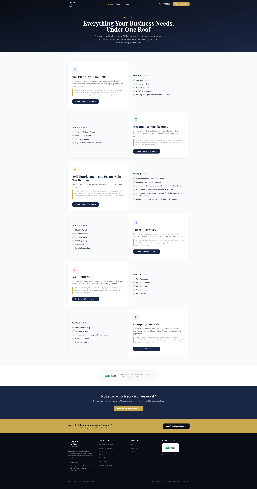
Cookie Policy (167, 481)
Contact (126, 4)
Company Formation (105, 465)
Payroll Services (104, 458)
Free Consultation (181, 4)
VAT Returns (103, 461)
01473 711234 (166, 4)
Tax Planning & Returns (106, 444)
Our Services (135, 448)
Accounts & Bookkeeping (107, 448)
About (118, 4)
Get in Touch (135, 452)
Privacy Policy (156, 481)
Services (109, 4)
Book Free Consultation (175, 426)
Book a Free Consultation (127, 408)
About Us (134, 444)
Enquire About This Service (84, 101)
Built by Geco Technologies (181, 481)
